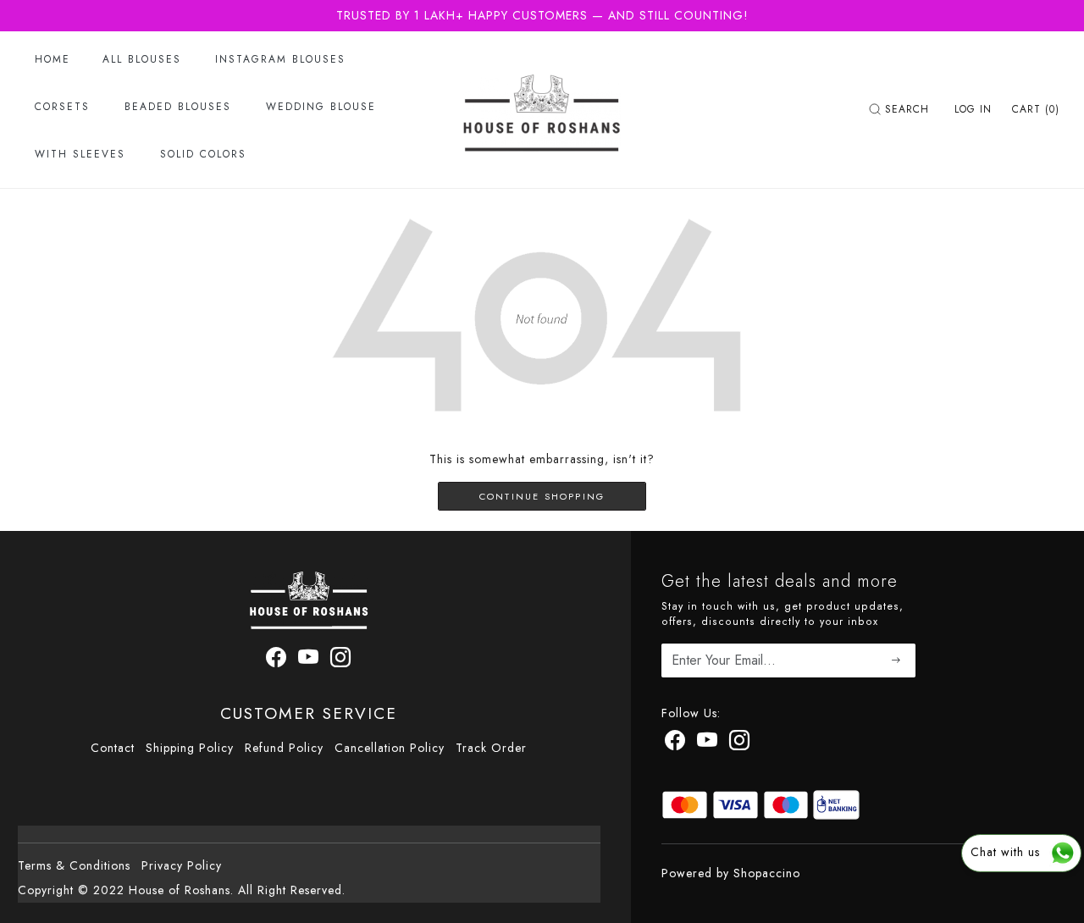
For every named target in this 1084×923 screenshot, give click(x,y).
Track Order (491, 747)
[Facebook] (276, 660)
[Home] (542, 109)
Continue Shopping (542, 496)
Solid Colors (203, 154)
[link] (901, 109)
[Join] (896, 661)
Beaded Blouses (177, 106)
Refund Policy (284, 747)
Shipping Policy (190, 747)
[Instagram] (341, 660)
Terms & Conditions (74, 865)
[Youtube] (309, 660)
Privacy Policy (181, 865)
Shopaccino (766, 873)
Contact (113, 747)
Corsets (62, 106)
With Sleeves (80, 154)
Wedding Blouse (321, 106)
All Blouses (141, 59)
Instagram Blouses (280, 59)
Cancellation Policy (390, 747)
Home (52, 59)
